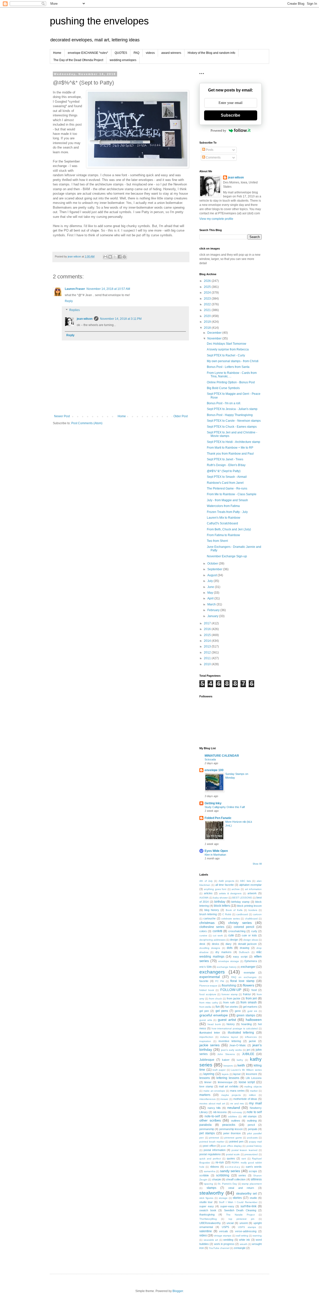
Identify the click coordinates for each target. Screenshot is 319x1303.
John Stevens (226, 1054)
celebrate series (230, 918)
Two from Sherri (217, 541)
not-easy (237, 1112)
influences (251, 1037)
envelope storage (228, 961)
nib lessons (220, 1112)
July (210, 581)
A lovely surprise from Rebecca (228, 349)
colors (203, 931)
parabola (205, 1125)
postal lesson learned (244, 1150)
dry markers (223, 952)
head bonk (214, 1024)
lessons (204, 1078)
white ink (244, 1239)
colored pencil (244, 927)
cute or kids (249, 935)
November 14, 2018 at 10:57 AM (108, 289)
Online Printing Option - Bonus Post (231, 382)
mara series (237, 1090)
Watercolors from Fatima (223, 506)
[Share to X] (114, 256)
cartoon (257, 914)
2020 (208, 316)
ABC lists (245, 881)
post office (209, 1145)
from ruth (229, 1002)
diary (229, 943)
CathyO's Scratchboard (222, 523)
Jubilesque (206, 1059)
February (213, 610)
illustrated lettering (241, 1032)
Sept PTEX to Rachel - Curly (226, 355)
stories (237, 1198)
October (213, 563)
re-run (220, 1162)
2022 (208, 304)
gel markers (250, 1006)
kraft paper (219, 1069)
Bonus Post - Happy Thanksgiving (230, 415)
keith (241, 1065)
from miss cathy (208, 1002)
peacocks (228, 1125)
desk (202, 943)
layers (225, 1074)
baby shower (220, 897)
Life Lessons (254, 1077)
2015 (208, 635)
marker (254, 1090)
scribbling (222, 1175)
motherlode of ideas (245, 1098)
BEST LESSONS (242, 897)
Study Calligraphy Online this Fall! (225, 807)
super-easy (227, 1206)
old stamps (250, 1116)
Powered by (218, 130)
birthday (219, 901)
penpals (252, 1129)
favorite (203, 980)
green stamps (246, 1015)
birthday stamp (240, 901)
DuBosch (244, 952)
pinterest (214, 1137)
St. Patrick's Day (227, 1183)
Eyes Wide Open (216, 851)
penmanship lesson (231, 1129)
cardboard (242, 914)
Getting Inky (213, 803)
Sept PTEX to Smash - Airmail (227, 477)
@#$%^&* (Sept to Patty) (223, 471)
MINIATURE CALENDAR (222, 755)
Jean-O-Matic (237, 1045)
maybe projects (231, 1095)
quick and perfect (210, 1158)
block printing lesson (249, 905)
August (212, 575)
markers (204, 1095)
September (215, 569)
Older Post (180, 416)
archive (236, 889)
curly (254, 931)
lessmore (251, 1073)
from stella (205, 1006)
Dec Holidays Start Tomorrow (226, 343)
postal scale (233, 1154)
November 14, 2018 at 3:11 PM (121, 319)
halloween (254, 1020)
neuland (233, 1108)
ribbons (214, 1166)
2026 (208, 281)
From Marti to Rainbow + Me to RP (230, 447)
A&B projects (226, 881)
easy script (240, 956)
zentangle (239, 1247)
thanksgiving (207, 1214)
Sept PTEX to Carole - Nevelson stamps (234, 420)
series (242, 1175)
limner (208, 1082)
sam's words (254, 1166)
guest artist (227, 1020)
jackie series (209, 1045)
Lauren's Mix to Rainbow (223, 517)
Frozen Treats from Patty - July (227, 512)
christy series (240, 923)
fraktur (247, 994)
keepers (228, 1065)
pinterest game (233, 1137)
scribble (204, 1175)
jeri (248, 1049)
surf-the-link (248, 1206)
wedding (228, 1239)
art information (253, 889)
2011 (208, 658)
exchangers (212, 972)
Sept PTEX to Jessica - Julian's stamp (232, 409)
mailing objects (253, 1086)
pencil (251, 1124)
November (214, 338)
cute (231, 935)
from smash (248, 1002)
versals (223, 1231)
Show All (257, 864)
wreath (243, 1244)
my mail (255, 1103)
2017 (208, 623)
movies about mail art (212, 1103)
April (210, 598)
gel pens (222, 1011)
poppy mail (255, 1141)
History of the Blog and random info (211, 53)
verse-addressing (245, 1231)
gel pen (204, 1010)
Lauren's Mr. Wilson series (246, 1069)
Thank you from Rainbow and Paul (230, 453)
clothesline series (211, 927)
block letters (222, 905)
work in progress (224, 1243)
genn (238, 1010)
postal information (214, 1149)
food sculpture (207, 994)
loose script (247, 1082)
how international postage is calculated (235, 1028)
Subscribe (230, 115)
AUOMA (204, 897)
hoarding (246, 1024)
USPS (225, 1226)
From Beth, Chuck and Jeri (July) (229, 529)
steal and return (241, 1187)
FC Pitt (219, 981)
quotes (231, 1158)
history (231, 1024)
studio (253, 1197)
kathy (240, 1060)
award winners (171, 53)
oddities (232, 1116)
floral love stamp (242, 981)
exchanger (248, 967)
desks (215, 943)
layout (236, 1073)
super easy (206, 1206)
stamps (211, 1188)
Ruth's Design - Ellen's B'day (226, 465)
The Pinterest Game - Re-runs (227, 488)
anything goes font (215, 889)
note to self (254, 1112)
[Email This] (105, 256)
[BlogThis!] (110, 256)
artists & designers (230, 893)
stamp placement (252, 1183)
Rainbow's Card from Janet (225, 483)
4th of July (206, 881)
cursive (203, 935)
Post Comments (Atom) (86, 423)
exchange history (227, 967)
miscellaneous (207, 1099)
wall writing (242, 1235)
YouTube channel (219, 1248)
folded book (206, 990)
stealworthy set (246, 1193)
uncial (230, 1223)
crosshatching (236, 931)
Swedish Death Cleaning (240, 1210)
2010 (208, 664)
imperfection (206, 1037)
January (213, 616)
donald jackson (247, 943)
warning (257, 1235)
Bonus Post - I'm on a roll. (224, 403)
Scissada (210, 759)
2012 (208, 652)
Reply (69, 301)
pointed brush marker (211, 1141)
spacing (208, 1183)
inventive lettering (230, 1041)
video (203, 1235)
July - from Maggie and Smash (227, 500)
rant (243, 1158)
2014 (208, 641)
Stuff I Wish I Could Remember (238, 1202)
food (254, 989)
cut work (218, 935)
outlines (235, 1120)
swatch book (207, 1210)
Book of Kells (234, 910)
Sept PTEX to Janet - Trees (225, 459)
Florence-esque (208, 985)
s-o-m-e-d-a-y (232, 1166)
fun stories (231, 1006)
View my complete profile (216, 219)
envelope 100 (214, 770)
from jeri (251, 998)
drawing (244, 947)
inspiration (205, 1041)
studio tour (206, 1202)
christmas (207, 923)
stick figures (206, 1198)
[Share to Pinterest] (124, 256)
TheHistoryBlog (208, 1219)
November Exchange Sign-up (227, 556)
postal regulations (210, 1154)
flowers (248, 985)
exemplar (249, 972)
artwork (252, 893)
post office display (231, 1145)
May (210, 592)
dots (230, 948)
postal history (254, 1145)
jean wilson (84, 319)
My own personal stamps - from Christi (232, 361)
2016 (208, 629)
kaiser (226, 1059)
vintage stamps (222, 1235)
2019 (208, 322)
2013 (208, 646)
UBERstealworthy (210, 1223)
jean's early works (231, 1050)
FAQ (136, 53)
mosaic (224, 1099)
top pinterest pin (241, 1219)
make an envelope (214, 1090)
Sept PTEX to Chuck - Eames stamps (232, 426)
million (252, 1095)
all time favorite (224, 884)
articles (208, 893)
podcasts (252, 1137)
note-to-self (212, 1116)
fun (218, 1006)
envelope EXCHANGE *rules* (88, 53)
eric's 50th (205, 966)
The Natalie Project (240, 1214)
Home (57, 53)
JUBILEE (248, 1054)
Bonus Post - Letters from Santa (228, 367)
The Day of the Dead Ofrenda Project (78, 60)
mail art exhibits (229, 1086)
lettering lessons (227, 1078)
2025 (208, 287)
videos (150, 53)
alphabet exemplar (250, 884)
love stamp (206, 1086)
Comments (213, 157)
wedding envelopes (123, 60)
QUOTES (121, 53)
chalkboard (251, 918)
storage (223, 1198)
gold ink (252, 1011)
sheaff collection (235, 1179)
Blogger (177, 1291)
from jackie (233, 998)
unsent (243, 1223)
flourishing (229, 985)
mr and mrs (237, 1103)
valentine (205, 1231)
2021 (208, 310)
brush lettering (208, 914)
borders (252, 910)
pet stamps (207, 1133)
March (212, 604)
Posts (209, 150)
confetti (217, 931)
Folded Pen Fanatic (218, 818)
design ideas (250, 939)
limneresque (225, 1082)
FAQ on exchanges (243, 977)
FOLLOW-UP (230, 990)
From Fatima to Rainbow (223, 535)
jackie (252, 1041)
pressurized (251, 1154)
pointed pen (236, 1141)
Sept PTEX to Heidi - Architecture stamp (233, 442)
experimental (209, 977)
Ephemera (250, 961)
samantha (209, 1171)
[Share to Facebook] (119, 256)
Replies (74, 310)
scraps (253, 1171)
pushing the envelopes (99, 20)
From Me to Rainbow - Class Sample (231, 494)
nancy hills (214, 1107)
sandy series (230, 1171)
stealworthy (211, 1193)
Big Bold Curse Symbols (223, 388)
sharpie (216, 1179)
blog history (211, 909)
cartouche (209, 918)
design (234, 939)
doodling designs (209, 948)
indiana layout (229, 1037)
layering (208, 1074)
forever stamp (230, 994)
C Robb (226, 914)
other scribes (210, 1120)
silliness (256, 1179)
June (211, 587)
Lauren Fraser (75, 289)
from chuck (215, 998)
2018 (208, 327)
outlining (252, 1120)
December (214, 332)
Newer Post (62, 416)
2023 (208, 298)
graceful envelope (213, 1015)
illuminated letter (209, 1032)
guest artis (205, 1020)
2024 (208, 292)
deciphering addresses (212, 939)
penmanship (206, 1129)
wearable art (211, 1239)
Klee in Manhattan (215, 854)
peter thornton (232, 1133)
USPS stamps (247, 1227)
